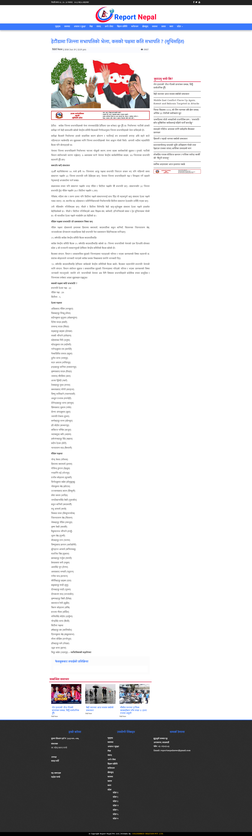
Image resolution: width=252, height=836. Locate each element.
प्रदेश (179, 26)
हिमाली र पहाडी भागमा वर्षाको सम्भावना (171, 139)
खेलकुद (145, 26)
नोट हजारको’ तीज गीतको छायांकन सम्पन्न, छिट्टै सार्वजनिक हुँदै (173, 86)
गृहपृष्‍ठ (57, 26)
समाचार (67, 26)
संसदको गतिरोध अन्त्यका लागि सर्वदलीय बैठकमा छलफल (174, 131)
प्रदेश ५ (115, 810)
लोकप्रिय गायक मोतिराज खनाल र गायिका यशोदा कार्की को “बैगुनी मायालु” (177, 156)
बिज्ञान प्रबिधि (122, 26)
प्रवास (163, 26)
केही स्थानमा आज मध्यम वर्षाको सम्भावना (171, 94)
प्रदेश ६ (115, 814)
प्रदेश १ (115, 793)
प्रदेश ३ (115, 801)
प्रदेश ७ (115, 819)
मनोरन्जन (134, 26)
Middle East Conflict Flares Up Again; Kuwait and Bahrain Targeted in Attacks (176, 102)
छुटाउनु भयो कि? (163, 79)
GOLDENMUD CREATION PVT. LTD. (147, 833)
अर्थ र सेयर (109, 26)
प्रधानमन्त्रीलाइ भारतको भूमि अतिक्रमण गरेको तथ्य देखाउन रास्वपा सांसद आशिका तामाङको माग (175, 147)
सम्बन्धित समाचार (59, 679)
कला (171, 26)
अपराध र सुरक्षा (80, 26)
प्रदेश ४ (116, 806)
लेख (91, 26)
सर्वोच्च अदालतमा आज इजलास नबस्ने (169, 164)
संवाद (99, 26)
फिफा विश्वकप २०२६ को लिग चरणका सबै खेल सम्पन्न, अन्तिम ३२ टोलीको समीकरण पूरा (176, 111)
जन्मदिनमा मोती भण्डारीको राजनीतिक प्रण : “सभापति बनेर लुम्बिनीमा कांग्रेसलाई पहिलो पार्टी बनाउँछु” (176, 121)
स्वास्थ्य (155, 26)
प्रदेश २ (115, 797)
